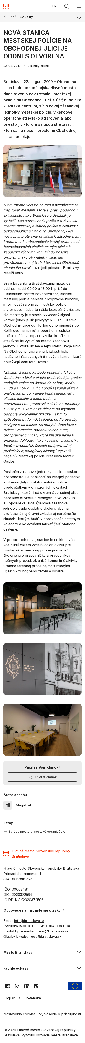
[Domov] (6, 6)
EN (54, 6)
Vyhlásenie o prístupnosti (60, 1014)
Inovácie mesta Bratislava (57, 1035)
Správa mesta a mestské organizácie (37, 831)
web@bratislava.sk (45, 936)
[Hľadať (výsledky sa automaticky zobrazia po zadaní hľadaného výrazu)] (66, 6)
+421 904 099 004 (54, 926)
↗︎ (33, 910)
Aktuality (26, 17)
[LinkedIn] (27, 986)
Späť (12, 17)
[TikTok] (36, 986)
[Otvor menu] (79, 6)
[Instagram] (17, 986)
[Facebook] (7, 986)
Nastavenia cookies (19, 1014)
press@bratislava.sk (52, 931)
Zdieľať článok (45, 777)
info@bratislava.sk (29, 921)
